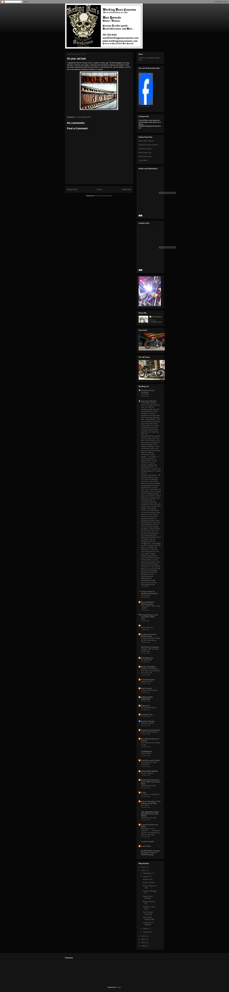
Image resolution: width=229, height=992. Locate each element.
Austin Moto (146, 846)
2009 (143, 946)
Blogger (118, 987)
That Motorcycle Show (149, 818)
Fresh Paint (145, 394)
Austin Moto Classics (146, 141)
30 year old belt (148, 882)
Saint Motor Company (150, 647)
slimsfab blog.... (147, 714)
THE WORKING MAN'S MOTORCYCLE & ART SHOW (150, 814)
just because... (146, 595)
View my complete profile (155, 321)
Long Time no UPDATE (148, 924)
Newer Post (72, 189)
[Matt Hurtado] (146, 104)
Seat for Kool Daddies (148, 897)
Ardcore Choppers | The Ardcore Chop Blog (151, 802)
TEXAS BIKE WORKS (149, 771)
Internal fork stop (147, 627)
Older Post (126, 189)
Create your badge (144, 106)
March (145, 929)
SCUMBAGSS (146, 751)
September (147, 873)
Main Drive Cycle (145, 156)
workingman (157, 317)
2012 (143, 936)
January (146, 932)
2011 (143, 939)
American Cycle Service (150, 730)
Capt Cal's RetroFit (148, 401)
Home (99, 189)
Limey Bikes (143, 160)
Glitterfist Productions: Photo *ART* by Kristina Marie (150, 782)
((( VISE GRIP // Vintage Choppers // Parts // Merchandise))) (150, 853)
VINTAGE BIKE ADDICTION (147, 698)
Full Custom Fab (145, 153)
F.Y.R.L (143, 793)
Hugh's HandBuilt (148, 667)
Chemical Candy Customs (148, 145)
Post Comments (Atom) (104, 196)
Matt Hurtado (142, 72)
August (146, 876)
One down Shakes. (147, 723)
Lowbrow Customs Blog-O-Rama (148, 635)
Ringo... (143, 619)
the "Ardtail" (145, 805)
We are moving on (147, 773)
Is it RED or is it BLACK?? (150, 794)
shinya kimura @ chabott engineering (149, 592)
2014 (143, 867)
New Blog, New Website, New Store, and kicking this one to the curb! (150, 671)
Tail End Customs (145, 149)
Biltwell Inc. (146, 706)
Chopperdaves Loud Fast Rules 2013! (149, 616)
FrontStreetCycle (148, 680)
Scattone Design (148, 721)
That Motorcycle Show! (150, 760)
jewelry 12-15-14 (146, 681)
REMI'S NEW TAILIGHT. (149, 732)
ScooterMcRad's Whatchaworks (147, 603)
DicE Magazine (147, 658)
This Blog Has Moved (148, 708)
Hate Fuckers (146, 688)
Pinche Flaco (148, 879)
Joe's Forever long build (148, 913)
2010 (143, 942)
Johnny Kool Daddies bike (148, 918)
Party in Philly (146, 753)
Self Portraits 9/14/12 (148, 786)
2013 (143, 870)
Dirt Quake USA (146, 660)
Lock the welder (147, 841)
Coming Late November (149, 690)
